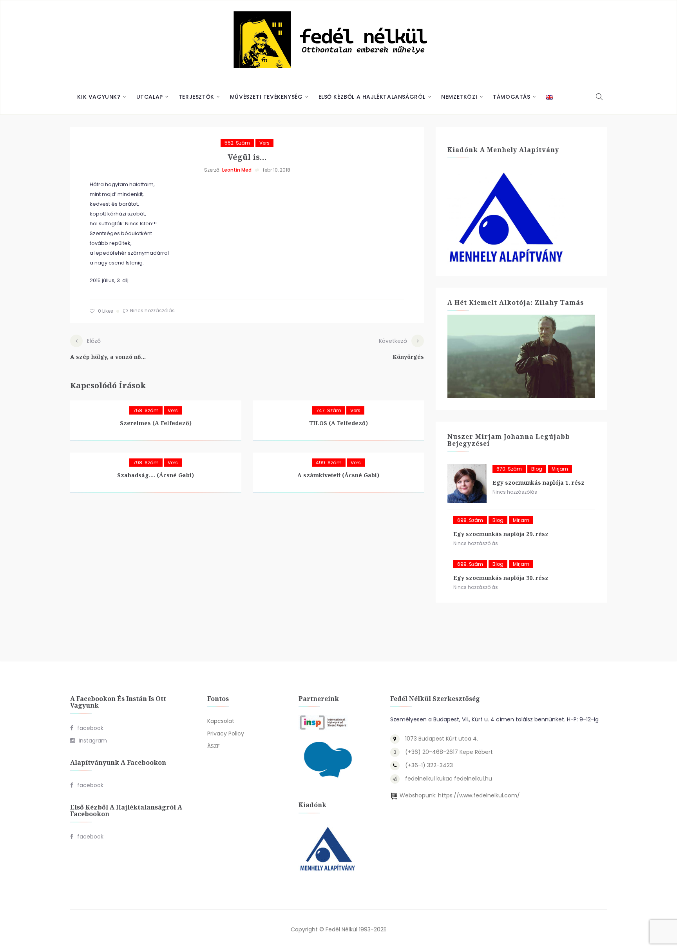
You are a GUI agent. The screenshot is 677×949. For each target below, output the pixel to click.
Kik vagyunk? (98, 97)
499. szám (329, 462)
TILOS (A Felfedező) (338, 423)
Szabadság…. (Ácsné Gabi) (155, 475)
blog (536, 468)
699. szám (470, 564)
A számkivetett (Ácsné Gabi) (338, 475)
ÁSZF (213, 746)
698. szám (470, 520)
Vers (264, 142)
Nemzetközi (459, 97)
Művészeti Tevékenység (266, 97)
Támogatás (511, 97)
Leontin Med (237, 170)
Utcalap (149, 97)
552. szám (237, 142)
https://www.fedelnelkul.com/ (479, 795)
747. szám (328, 410)
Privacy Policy (225, 733)
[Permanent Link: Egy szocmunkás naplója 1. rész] (467, 483)
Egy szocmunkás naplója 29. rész (500, 534)
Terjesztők (196, 97)
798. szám (146, 462)
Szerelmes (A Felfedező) (156, 423)
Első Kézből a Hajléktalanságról (372, 97)
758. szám (146, 410)
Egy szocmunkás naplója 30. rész (500, 577)
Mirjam (560, 468)
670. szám (509, 468)
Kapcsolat (220, 721)
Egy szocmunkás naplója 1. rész (538, 482)
